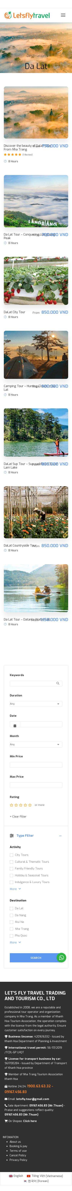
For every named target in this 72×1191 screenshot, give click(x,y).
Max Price (17, 777)
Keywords (17, 675)
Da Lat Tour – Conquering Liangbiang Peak (29, 236)
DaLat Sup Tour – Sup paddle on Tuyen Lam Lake (31, 466)
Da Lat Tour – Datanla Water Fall (27, 619)
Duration (16, 695)
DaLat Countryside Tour (20, 545)
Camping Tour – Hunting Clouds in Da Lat (29, 388)
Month (14, 736)
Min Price (16, 756)
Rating (14, 797)
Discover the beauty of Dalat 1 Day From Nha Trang (27, 147)
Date (13, 716)
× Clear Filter (18, 816)
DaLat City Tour (14, 312)
